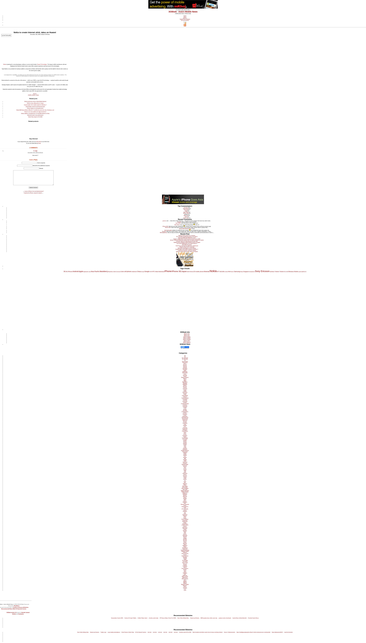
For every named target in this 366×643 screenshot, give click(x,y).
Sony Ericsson (262, 271)
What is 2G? (187, 333)
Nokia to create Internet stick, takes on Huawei (187, 251)
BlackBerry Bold (112, 271)
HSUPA (185, 455)
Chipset (185, 396)
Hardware (185, 449)
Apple (81, 271)
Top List (185, 563)
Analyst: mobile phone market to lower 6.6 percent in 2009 (186, 239)
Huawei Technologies (42, 64)
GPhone (185, 443)
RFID (185, 531)
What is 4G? (187, 335)
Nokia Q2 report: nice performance (35, 115)
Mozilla (185, 498)
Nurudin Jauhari (25, 612)
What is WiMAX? (187, 342)
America (185, 366)
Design (185, 409)
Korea (191, 271)
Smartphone (252, 271)
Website (41, 168)
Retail (185, 529)
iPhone (167, 271)
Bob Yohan (186, 212)
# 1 (34, 150)
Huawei (185, 457)
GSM (185, 447)
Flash (185, 432)
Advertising (184, 362)
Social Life (185, 549)
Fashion (185, 425)
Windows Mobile (293, 271)
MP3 (185, 499)
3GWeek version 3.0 (11, 612)
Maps (185, 484)
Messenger (185, 487)
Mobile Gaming (184, 491)
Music (185, 501)
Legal (185, 478)
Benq (185, 379)
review (226, 271)
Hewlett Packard (185, 450)
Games (185, 441)
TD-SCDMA (185, 560)
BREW (184, 385)
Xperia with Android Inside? (185, 228)
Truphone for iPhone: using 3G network (33, 193)
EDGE (184, 412)
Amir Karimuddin (168, 230)
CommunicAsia (184, 398)
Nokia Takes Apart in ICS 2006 (35, 116)
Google (146, 271)
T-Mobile (277, 271)
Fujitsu (184, 436)
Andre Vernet (186, 208)
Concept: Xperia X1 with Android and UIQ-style (187, 241)
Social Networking (185, 550)
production (185, 520)
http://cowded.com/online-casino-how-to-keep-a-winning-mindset (207, 632)
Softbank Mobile (185, 551)
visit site (149, 632)
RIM (229, 271)
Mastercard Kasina (194, 618)
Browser (185, 386)
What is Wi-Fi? (186, 341)
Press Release (184, 519)
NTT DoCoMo (220, 271)
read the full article (288, 632)
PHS (185, 517)
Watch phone (185, 576)
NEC (185, 503)
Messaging (184, 486)
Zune (185, 590)
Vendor (185, 569)
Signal (185, 544)
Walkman (185, 575)
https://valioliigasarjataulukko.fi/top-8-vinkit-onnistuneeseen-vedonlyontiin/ (253, 632)
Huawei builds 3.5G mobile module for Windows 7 (35, 104)
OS (185, 512)
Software (185, 552)
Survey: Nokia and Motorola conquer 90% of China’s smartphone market (187, 240)
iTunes (185, 468)
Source (35, 93)
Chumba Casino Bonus (253, 618)
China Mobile (185, 395)
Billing (185, 380)
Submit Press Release (185, 19)
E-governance (185, 411)
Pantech (185, 515)
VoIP (185, 574)
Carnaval (118, 271)
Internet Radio (185, 464)
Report (185, 526)
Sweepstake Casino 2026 (117, 618)
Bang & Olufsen (185, 377)
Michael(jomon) (163, 232)
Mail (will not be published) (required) (41, 165)
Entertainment (185, 417)
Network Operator (185, 504)
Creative (185, 407)
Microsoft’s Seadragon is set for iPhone (187, 248)
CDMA (122, 271)
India (156, 271)
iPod (185, 467)
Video (185, 571)
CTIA (185, 408)
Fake (185, 424)
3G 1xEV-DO (185, 357)
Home (185, 15)
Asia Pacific (95, 271)
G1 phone (185, 439)
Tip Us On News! (185, 20)
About (185, 16)
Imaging (185, 459)
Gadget (185, 440)
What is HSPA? (186, 338)
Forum (184, 434)
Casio (185, 390)
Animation (185, 368)
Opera (184, 510)
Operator (185, 511)
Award (184, 376)
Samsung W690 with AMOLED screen (187, 237)
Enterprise (185, 416)
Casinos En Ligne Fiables (130, 618)
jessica (164, 220)
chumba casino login (153, 618)
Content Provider (185, 403)
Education (185, 414)
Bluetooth (185, 384)
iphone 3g (186, 215)
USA (287, 271)
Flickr (185, 433)
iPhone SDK (186, 213)
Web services (185, 578)
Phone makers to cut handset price (35, 108)
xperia (299, 271)
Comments (21, 614)
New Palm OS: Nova (187, 244)
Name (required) (41, 162)
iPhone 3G (176, 271)
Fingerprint (184, 428)
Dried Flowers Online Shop (128, 632)
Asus (185, 374)
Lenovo (185, 479)
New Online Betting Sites (183, 618)
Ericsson (185, 420)
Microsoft (185, 489)
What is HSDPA (186, 337)
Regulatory (184, 523)
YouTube (185, 587)
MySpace (185, 502)
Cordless (185, 404)
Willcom (185, 582)
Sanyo (184, 537)
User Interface (185, 568)
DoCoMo (185, 410)
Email (39, 143)
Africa (185, 363)
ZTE (185, 589)
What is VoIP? (187, 340)
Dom (186, 216)
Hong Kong (184, 451)
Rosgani (186, 207)
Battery (185, 378)
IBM (185, 458)
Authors (185, 18)
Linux (185, 481)
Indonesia (161, 271)
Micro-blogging (185, 488)
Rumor (232, 271)
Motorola (206, 271)
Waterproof (184, 577)
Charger (185, 393)
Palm (185, 513)
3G (65, 271)
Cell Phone (184, 392)
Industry (185, 463)
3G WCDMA (185, 359)
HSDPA (29, 95)
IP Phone (185, 465)
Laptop (185, 476)
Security (185, 539)
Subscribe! (38, 141)
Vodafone (185, 573)
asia (90, 271)
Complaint (185, 399)
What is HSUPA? (187, 339)
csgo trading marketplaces (114, 632)
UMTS (184, 567)
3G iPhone (69, 271)
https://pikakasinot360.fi (277, 632)
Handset (185, 448)
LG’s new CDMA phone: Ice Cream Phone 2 (187, 243)
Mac (185, 482)
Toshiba (185, 565)
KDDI (188, 271)
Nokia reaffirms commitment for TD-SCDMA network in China (35, 113)
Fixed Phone (185, 431)
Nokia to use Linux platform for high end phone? (35, 111)
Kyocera (185, 475)
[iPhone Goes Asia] (183, 199)
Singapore (246, 271)
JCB (185, 471)
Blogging (185, 383)
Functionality (185, 438)
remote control (185, 525)
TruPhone (185, 566)
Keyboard (185, 473)
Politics (185, 518)
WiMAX (185, 583)
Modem (33, 95)
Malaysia (185, 483)
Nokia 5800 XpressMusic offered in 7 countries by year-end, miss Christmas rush (35, 110)
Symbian (272, 271)
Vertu (185, 570)
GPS (151, 271)
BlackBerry (104, 271)
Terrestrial (185, 561)
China (139, 271)
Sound (184, 554)
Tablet (185, 559)
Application (85, 271)
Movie (185, 497)
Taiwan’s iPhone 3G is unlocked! (186, 247)
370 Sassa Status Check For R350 (168, 618)
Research (185, 527)
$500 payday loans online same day (209, 618)
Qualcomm (184, 521)
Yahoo (184, 586)
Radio (185, 522)
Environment (185, 418)
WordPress (16, 605)
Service (185, 541)
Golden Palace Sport (142, 618)
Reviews (185, 530)
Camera (185, 387)
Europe (142, 271)
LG (194, 271)
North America (185, 506)
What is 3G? (187, 334)
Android (75, 271)
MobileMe (185, 494)
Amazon (185, 364)
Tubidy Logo (103, 632)
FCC (185, 426)
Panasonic (185, 514)
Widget (185, 581)
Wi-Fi (185, 579)
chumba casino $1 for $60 (185, 632)
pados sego (186, 217)
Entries (14, 614)
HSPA (185, 454)
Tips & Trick (185, 562)
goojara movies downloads (225, 618)
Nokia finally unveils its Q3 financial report (35, 106)
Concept (185, 400)
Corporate (185, 406)
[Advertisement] (40, 48)
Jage (36, 150)
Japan (184, 271)
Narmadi (186, 209)
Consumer (185, 401)
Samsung (237, 271)
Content (185, 402)
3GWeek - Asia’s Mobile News (183, 11)
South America (185, 555)
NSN (185, 507)
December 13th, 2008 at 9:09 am (35, 152)
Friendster (185, 435)
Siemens (185, 543)
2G (185, 355)
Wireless (185, 585)
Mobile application (185, 490)
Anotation (185, 369)
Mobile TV (185, 493)
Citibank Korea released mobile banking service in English (187, 242)
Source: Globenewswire (229, 632)
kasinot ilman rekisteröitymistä (239, 618)
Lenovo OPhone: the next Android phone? (34, 191)
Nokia (4, 64)
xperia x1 (304, 271)
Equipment (185, 419)
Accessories (185, 361)
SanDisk (185, 536)
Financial (185, 427)
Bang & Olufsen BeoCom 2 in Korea (187, 235)
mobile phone (199, 271)
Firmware (185, 430)
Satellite (185, 538)
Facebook (185, 423)
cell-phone (127, 271)
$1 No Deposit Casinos (140, 632)
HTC (153, 271)
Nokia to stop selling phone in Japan (35, 103)
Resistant (185, 528)
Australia (185, 375)
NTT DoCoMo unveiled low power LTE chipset (186, 236)
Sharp (241, 271)
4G (185, 360)
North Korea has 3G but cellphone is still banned (187, 245)
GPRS (184, 444)
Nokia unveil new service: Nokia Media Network (35, 101)
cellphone (134, 271)
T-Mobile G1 (282, 271)
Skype (184, 546)
